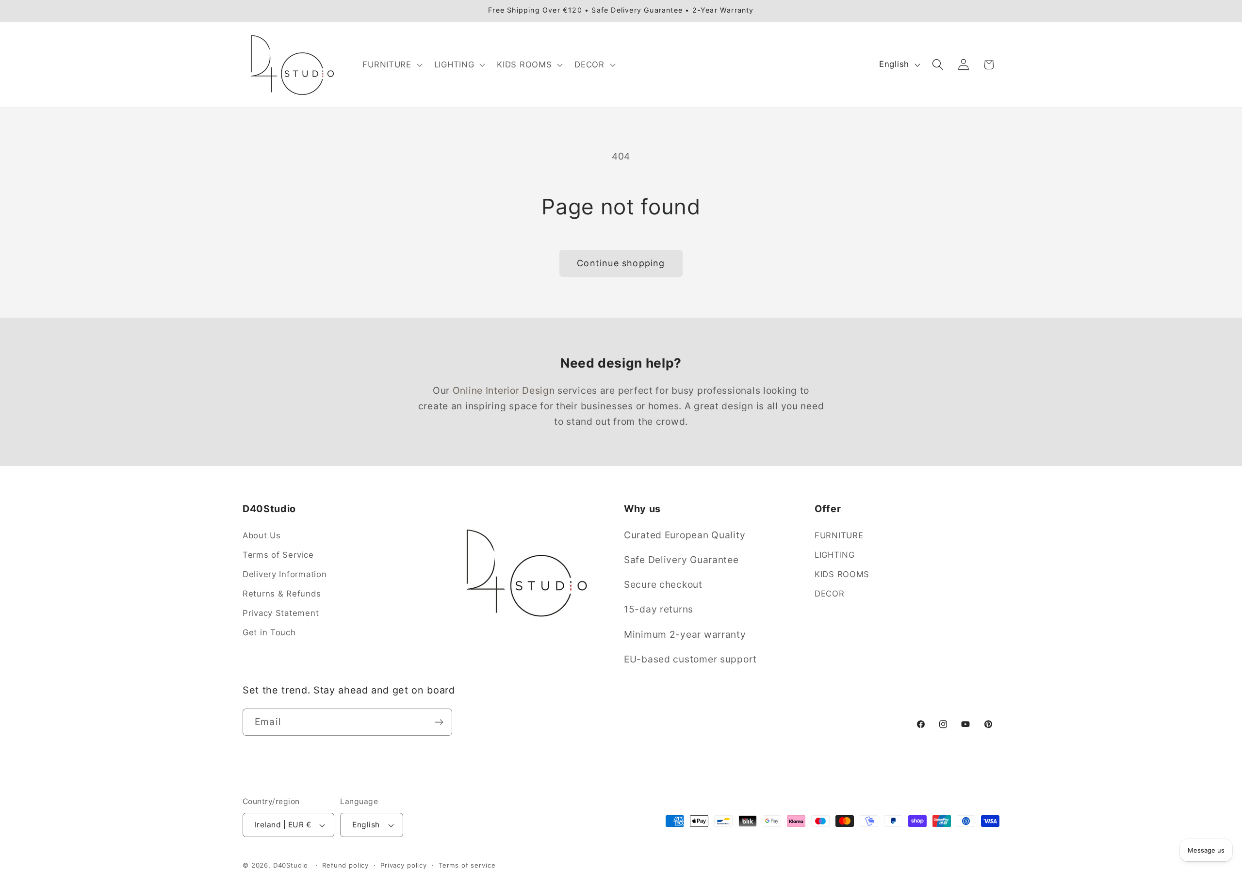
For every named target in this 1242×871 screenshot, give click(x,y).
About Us (262, 535)
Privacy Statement (281, 613)
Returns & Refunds (282, 593)
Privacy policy (403, 865)
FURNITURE (839, 535)
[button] (391, 64)
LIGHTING (835, 555)
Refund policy (345, 865)
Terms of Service (278, 555)
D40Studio (291, 865)
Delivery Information (285, 574)
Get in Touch (269, 632)
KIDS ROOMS (842, 574)
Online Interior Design (505, 390)
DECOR (830, 593)
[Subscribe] (439, 722)
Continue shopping (621, 263)
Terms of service (467, 865)
